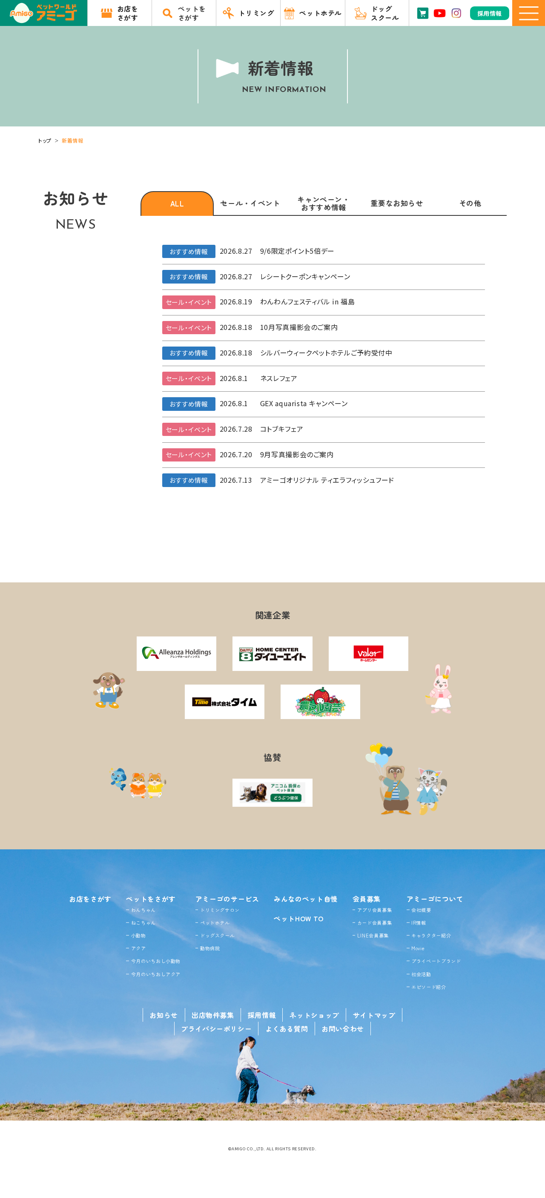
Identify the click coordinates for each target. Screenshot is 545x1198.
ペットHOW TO (299, 918)
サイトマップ (374, 1015)
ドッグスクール (217, 935)
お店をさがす (90, 899)
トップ (45, 140)
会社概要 (421, 909)
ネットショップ (314, 1015)
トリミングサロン (220, 909)
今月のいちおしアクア (156, 974)
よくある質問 (286, 1028)
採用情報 (262, 1015)
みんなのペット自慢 (306, 899)
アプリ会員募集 (374, 909)
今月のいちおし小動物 (156, 960)
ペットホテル (215, 922)
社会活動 (421, 974)
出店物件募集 (213, 1015)
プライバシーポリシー (216, 1028)
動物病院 (210, 948)
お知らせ (163, 1015)
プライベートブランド (436, 960)
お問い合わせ (342, 1028)
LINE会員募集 (373, 935)
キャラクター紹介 (431, 935)
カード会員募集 (374, 922)
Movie (418, 948)
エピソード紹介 (428, 986)
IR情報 (418, 922)
